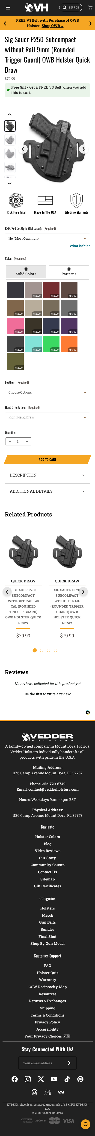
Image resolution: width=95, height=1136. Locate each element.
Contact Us (47, 871)
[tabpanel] (47, 325)
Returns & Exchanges (47, 1000)
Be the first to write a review (48, 694)
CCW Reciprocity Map (48, 986)
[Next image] (83, 149)
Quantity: (10, 432)
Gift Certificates (47, 885)
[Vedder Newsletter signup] (68, 1063)
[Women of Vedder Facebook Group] (48, 1092)
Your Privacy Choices (43, 1036)
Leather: (17, 382)
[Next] (90, 23)
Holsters (47, 908)
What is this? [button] (80, 246)
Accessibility (47, 1029)
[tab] (26, 271)
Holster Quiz (47, 972)
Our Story (47, 857)
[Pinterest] (80, 1079)
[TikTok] (67, 1079)
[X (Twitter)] (41, 1079)
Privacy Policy (47, 1022)
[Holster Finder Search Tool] (71, 7)
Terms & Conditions (48, 1015)
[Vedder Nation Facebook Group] (61, 1092)
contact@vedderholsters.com (53, 789)
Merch (47, 915)
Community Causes (48, 864)
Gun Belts (47, 922)
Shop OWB (51, 25)
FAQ (47, 965)
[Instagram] (28, 1079)
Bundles (47, 929)
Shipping (47, 1007)
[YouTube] (54, 1079)
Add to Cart (30, 459)
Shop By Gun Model (47, 943)
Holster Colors (47, 836)
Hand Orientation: (22, 407)
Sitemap (47, 879)
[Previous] (5, 23)
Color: (15, 258)
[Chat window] (85, 1124)
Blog (47, 843)
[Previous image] (23, 149)
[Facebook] (15, 1079)
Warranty (47, 979)
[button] (47, 693)
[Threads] (34, 1092)
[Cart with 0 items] (90, 7)
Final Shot (47, 936)
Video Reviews (47, 850)
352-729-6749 (53, 783)
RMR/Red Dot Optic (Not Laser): (30, 228)
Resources (47, 993)
